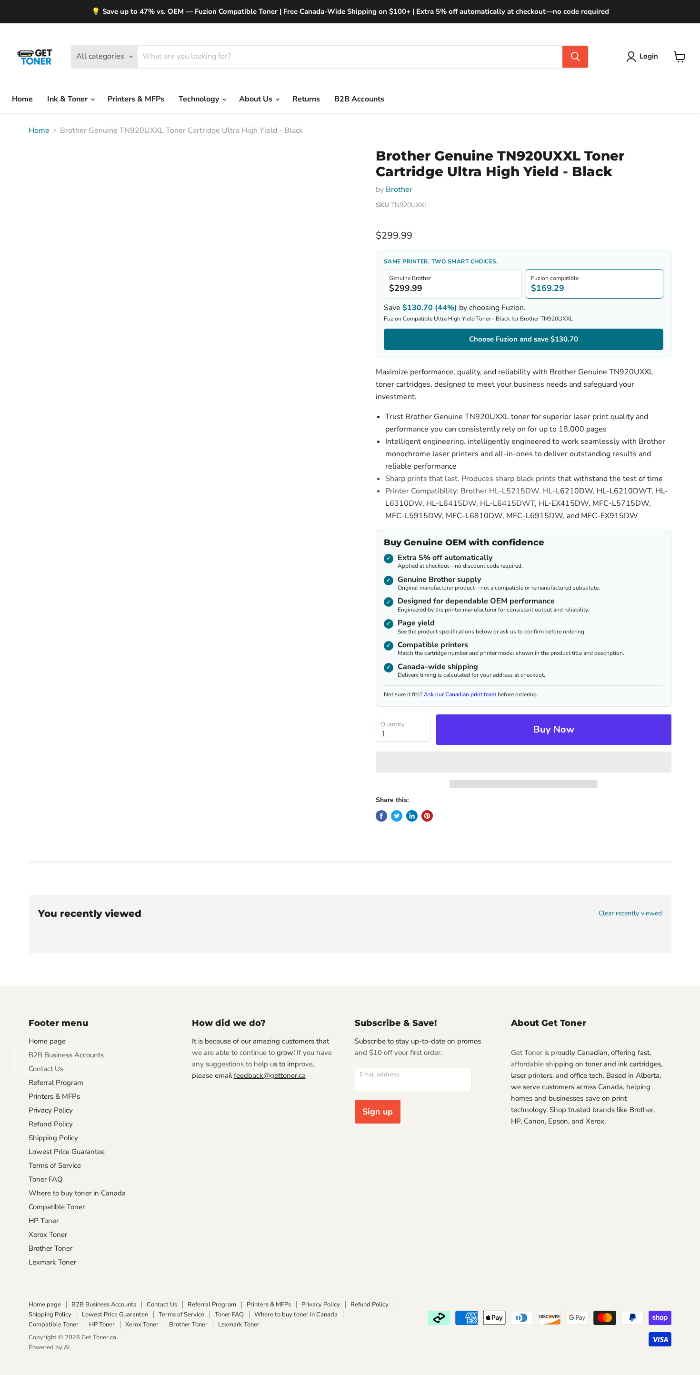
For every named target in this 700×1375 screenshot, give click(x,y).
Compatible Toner (57, 1207)
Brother (399, 189)
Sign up (377, 1111)
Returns (306, 99)
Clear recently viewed (630, 913)
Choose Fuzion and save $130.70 (523, 339)
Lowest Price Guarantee (67, 1151)
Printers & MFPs (136, 99)
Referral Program (56, 1082)
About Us (256, 99)
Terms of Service (55, 1165)
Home (22, 99)
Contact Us (46, 1069)
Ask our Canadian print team (460, 694)
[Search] (575, 57)
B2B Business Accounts (66, 1055)
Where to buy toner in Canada (77, 1193)
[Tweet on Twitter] (396, 816)
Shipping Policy (53, 1138)
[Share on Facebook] (381, 816)
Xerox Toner (48, 1234)
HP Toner (44, 1220)
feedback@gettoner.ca (270, 1075)
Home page (47, 1041)
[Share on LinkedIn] (412, 816)
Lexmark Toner (52, 1262)
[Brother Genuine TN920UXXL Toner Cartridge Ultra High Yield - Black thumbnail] (53, 175)
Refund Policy (51, 1124)
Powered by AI (49, 1347)
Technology (200, 99)
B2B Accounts (359, 99)
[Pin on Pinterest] (427, 816)
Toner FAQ (46, 1179)
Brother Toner (50, 1248)
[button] (523, 762)
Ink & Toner (68, 99)
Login (649, 56)
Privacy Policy (51, 1110)
